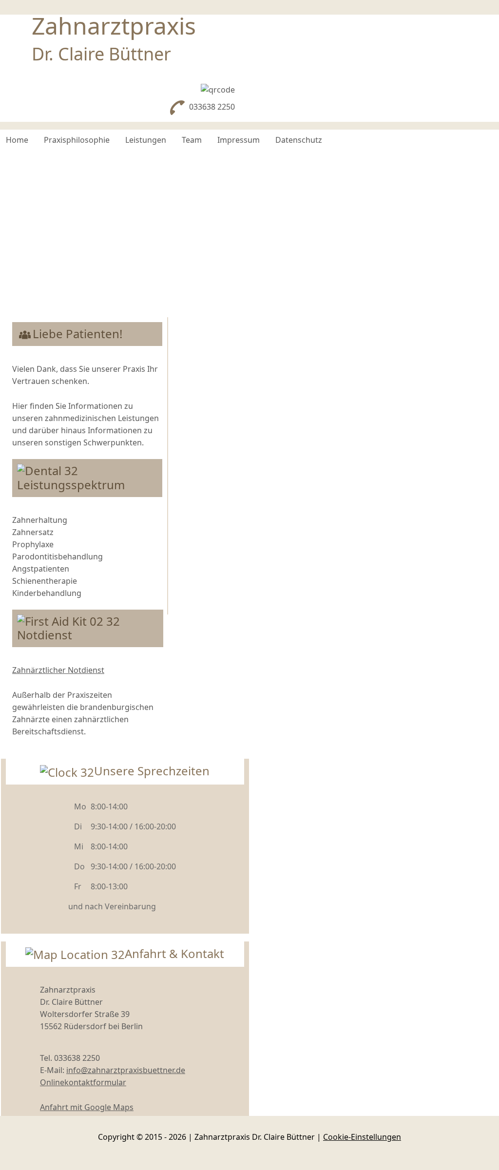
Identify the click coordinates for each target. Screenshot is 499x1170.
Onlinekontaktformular (83, 1082)
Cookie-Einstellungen (362, 1137)
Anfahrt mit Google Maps (87, 1107)
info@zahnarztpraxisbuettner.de (125, 1070)
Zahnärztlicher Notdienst (58, 670)
